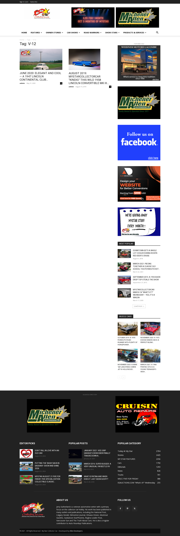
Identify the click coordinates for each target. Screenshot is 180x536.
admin (22, 83)
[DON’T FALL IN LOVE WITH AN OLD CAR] (26, 453)
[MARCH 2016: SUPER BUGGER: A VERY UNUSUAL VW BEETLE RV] (75, 466)
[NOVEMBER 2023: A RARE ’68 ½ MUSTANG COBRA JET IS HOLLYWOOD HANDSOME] (128, 356)
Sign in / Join (24, 2)
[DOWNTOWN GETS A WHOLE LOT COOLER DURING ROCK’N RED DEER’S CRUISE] (124, 253)
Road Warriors (91, 32)
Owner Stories (53, 32)
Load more (138, 306)
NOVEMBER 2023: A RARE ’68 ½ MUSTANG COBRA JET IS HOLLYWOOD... (127, 367)
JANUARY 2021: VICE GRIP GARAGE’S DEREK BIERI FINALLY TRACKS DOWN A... (97, 453)
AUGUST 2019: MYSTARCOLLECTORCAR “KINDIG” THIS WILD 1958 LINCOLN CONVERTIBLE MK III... (89, 78)
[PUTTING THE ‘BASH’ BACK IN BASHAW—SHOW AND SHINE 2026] (26, 466)
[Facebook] (120, 508)
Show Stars (111, 32)
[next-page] (123, 377)
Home (24, 32)
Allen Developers (76, 531)
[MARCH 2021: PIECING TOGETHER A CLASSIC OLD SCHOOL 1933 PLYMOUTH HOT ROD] (124, 267)
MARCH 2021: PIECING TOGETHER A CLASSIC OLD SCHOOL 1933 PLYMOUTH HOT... (146, 266)
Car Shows (72, 32)
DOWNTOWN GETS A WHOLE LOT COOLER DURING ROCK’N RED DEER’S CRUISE (145, 253)
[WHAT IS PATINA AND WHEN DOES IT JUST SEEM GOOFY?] (75, 479)
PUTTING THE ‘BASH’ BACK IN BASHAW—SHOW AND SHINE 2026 (47, 465)
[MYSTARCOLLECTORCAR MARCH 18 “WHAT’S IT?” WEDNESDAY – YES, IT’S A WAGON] (124, 293)
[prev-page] (119, 377)
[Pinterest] (127, 508)
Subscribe (33, 2)
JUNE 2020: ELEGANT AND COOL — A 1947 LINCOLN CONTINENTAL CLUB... (40, 76)
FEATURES (35, 32)
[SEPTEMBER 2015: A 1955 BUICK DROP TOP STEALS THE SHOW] (124, 280)
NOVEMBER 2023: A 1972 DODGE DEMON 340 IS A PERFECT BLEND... (149, 340)
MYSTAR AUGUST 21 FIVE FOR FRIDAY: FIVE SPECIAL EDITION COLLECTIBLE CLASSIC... (47, 479)
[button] (157, 33)
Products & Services (133, 32)
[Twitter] (134, 508)
